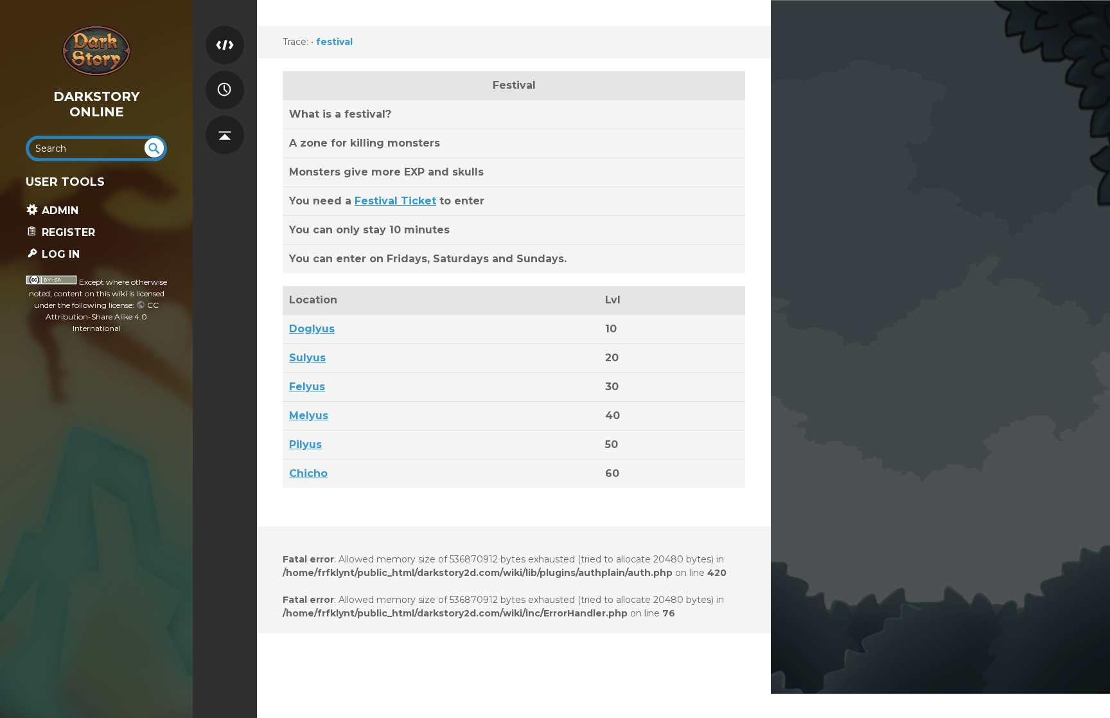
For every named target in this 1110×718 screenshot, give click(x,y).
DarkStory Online (96, 104)
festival (334, 42)
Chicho (308, 473)
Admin (58, 210)
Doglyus (312, 329)
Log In (59, 254)
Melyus (308, 415)
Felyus (307, 387)
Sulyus (307, 358)
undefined (154, 147)
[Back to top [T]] (225, 123)
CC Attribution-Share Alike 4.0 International (102, 316)
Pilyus (305, 444)
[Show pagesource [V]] (225, 33)
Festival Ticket (395, 201)
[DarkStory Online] (96, 51)
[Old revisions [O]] (225, 78)
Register (67, 232)
